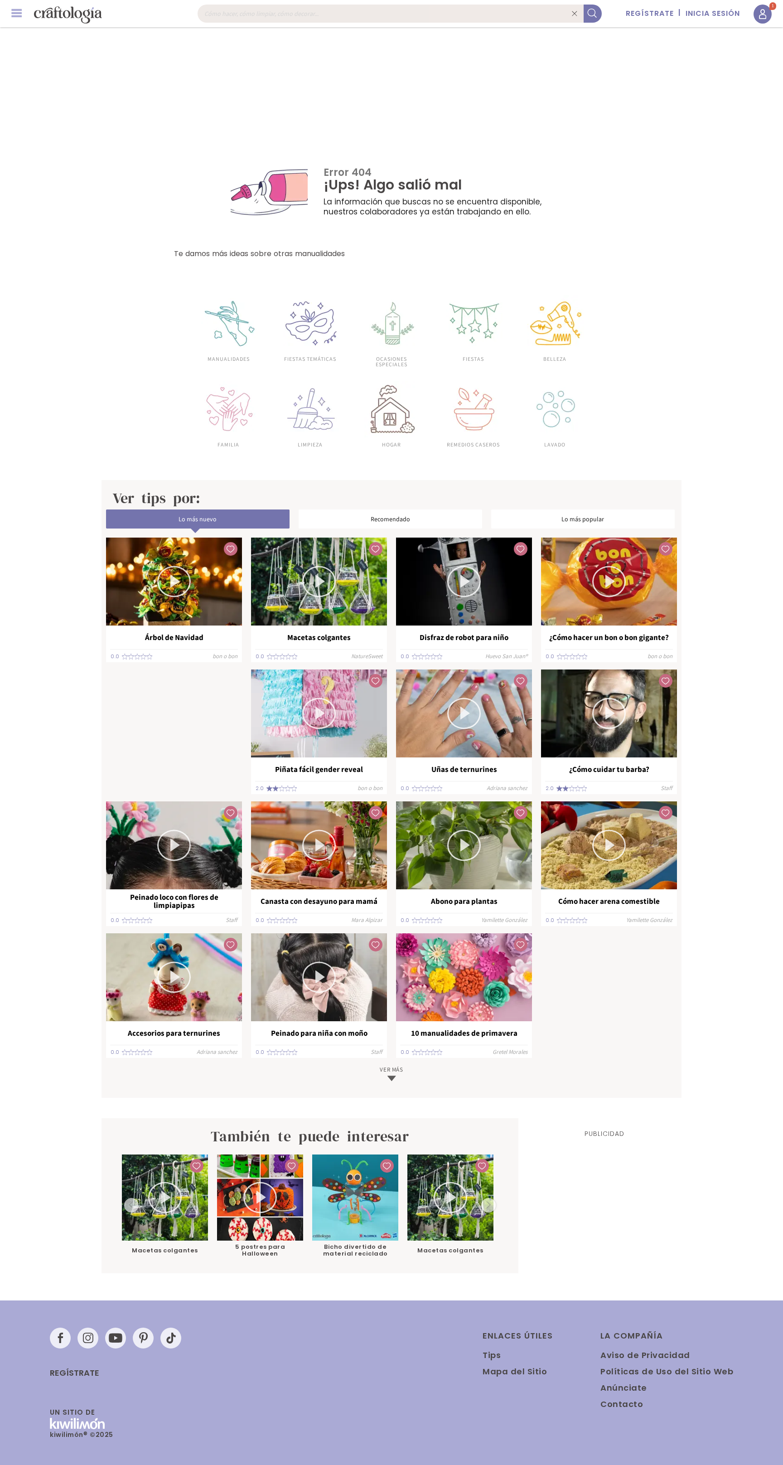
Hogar (391, 444)
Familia (228, 444)
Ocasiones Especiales (391, 361)
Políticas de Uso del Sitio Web (666, 1371)
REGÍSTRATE (650, 13)
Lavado (555, 444)
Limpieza (310, 444)
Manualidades (229, 358)
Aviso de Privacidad (645, 1355)
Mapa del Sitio (515, 1371)
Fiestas (473, 358)
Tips (492, 1355)
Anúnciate (623, 1387)
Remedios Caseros (473, 444)
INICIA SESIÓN (713, 13)
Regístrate (74, 1373)
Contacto (621, 1404)
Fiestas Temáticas (310, 358)
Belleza (554, 358)
